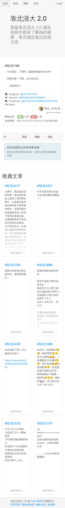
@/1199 (29, 94)
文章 (36, 3)
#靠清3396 (45, 344)
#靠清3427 (44, 186)
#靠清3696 (44, 265)
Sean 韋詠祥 (37, 501)
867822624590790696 (32, 97)
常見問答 (15, 504)
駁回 (34, 117)
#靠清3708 (12, 265)
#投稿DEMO (26, 151)
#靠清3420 (12, 344)
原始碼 (51, 504)
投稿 (15, 3)
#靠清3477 (12, 186)
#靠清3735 (44, 423)
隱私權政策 (28, 504)
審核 (25, 3)
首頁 (5, 3)
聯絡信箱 (40, 504)
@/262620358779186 (39, 100)
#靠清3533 (12, 423)
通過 (20, 117)
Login (59, 3)
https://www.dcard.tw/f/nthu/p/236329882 (16, 364)
